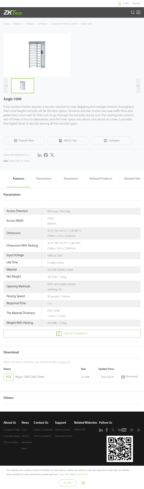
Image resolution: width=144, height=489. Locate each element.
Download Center (63, 436)
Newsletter (27, 442)
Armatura (43, 24)
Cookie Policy (64, 474)
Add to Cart (70, 140)
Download (71, 178)
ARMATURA (79, 430)
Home (6, 24)
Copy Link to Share (19, 161)
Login (126, 3)
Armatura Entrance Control (64, 24)
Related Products (101, 178)
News (25, 423)
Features (18, 178)
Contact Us (41, 423)
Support (60, 423)
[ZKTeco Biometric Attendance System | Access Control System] (13, 12)
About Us (10, 423)
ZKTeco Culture (11, 442)
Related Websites (85, 423)
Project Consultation (43, 430)
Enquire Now (26, 140)
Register (136, 3)
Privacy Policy (81, 474)
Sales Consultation (42, 436)
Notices (25, 436)
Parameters (44, 178)
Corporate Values (12, 436)
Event (24, 430)
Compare (114, 140)
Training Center (62, 430)
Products (17, 24)
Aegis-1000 (86, 24)
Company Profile (12, 430)
